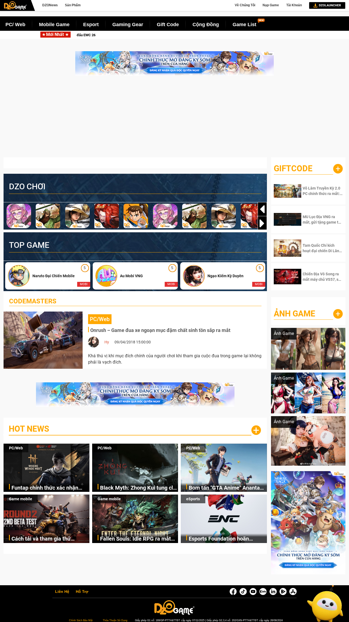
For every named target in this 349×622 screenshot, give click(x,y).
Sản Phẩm (73, 5)
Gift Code (168, 24)
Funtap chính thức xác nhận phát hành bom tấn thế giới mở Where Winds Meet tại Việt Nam (96, 35)
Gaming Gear (127, 24)
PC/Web (16, 448)
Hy (106, 342)
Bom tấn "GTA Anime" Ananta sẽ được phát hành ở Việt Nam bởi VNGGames (226, 488)
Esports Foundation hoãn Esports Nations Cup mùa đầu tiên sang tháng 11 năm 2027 (225, 539)
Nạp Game (271, 5)
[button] (262, 223)
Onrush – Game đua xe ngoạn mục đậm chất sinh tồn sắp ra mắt (160, 330)
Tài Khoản (294, 5)
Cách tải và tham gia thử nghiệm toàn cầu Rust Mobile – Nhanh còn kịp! (49, 539)
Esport (91, 24)
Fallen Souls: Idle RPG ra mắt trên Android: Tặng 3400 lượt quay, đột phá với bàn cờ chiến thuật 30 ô (137, 539)
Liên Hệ (62, 591)
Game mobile (20, 499)
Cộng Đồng (205, 24)
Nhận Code (319, 191)
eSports (193, 499)
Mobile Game (54, 24)
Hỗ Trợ (82, 591)
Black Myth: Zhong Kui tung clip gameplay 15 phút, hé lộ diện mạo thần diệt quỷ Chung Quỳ (263, 35)
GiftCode (293, 168)
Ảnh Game (294, 313)
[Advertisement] (174, 119)
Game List (244, 24)
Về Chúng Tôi (245, 5)
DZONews (50, 5)
